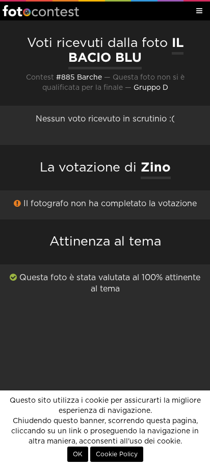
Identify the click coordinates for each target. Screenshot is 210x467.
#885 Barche (79, 77)
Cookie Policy (117, 454)
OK (78, 454)
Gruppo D (151, 87)
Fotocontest (41, 10)
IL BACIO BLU (125, 49)
